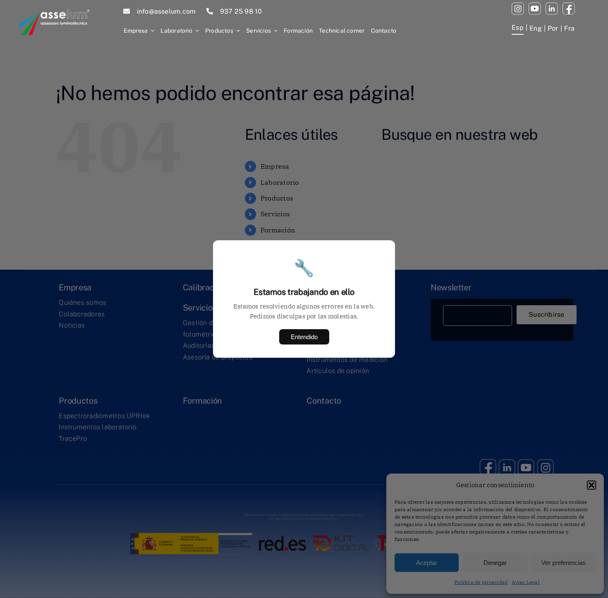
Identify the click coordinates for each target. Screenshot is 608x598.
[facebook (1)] (569, 6)
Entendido (304, 336)
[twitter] (552, 6)
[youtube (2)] (518, 6)
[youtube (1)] (535, 6)
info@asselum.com (166, 11)
